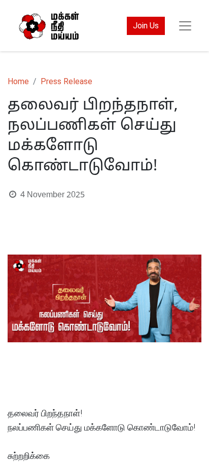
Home (18, 81)
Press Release (66, 81)
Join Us (146, 25)
